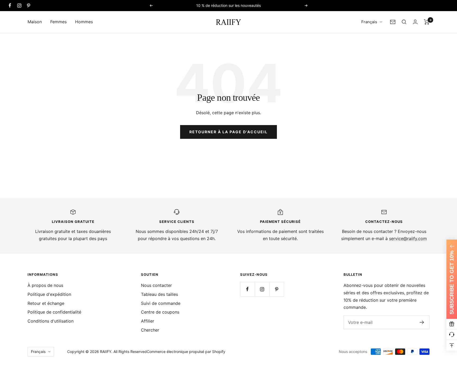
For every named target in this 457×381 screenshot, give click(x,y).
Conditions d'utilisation (51, 321)
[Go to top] (451, 345)
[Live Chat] (451, 334)
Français (369, 21)
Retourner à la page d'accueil (228, 132)
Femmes (58, 21)
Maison (35, 21)
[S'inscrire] (422, 322)
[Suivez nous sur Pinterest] (28, 5)
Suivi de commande (160, 303)
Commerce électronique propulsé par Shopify (186, 351)
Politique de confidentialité (54, 312)
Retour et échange (46, 303)
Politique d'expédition (49, 294)
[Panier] (426, 22)
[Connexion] (415, 22)
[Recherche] (404, 22)
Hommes (84, 21)
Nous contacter (156, 285)
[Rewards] (451, 324)
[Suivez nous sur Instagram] (19, 5)
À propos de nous (45, 285)
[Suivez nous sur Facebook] (10, 5)
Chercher (150, 330)
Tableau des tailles (159, 294)
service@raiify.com (408, 238)
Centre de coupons (160, 312)
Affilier (147, 321)
